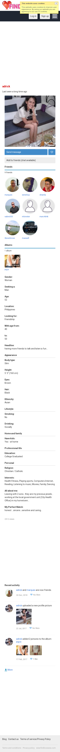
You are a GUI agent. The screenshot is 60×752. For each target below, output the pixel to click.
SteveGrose (10, 238)
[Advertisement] (30, 54)
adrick (19, 590)
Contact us (13, 739)
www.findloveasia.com (46, 748)
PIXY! (7, 270)
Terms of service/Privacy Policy (35, 739)
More (10, 670)
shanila (43, 195)
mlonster (26, 216)
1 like (35, 659)
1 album (8, 251)
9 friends (8, 172)
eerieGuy (26, 195)
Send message (13, 152)
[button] (56, 3)
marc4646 (44, 216)
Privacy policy (29, 748)
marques (8, 195)
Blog (4, 739)
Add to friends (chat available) (21, 160)
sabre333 (9, 216)
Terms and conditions (11, 748)
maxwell (25, 238)
